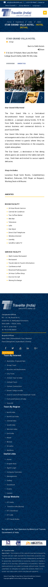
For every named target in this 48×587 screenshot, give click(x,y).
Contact (38, 576)
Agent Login (11, 467)
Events (9, 488)
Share (41, 49)
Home (9, 459)
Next (41, 80)
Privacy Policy (19, 576)
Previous (8, 80)
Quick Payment (8, 353)
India (30, 22)
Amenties (21, 63)
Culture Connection (14, 386)
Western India (12, 429)
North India (11, 412)
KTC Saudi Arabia (13, 519)
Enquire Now (11, 463)
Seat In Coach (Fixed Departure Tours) (21, 394)
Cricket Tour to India (14, 377)
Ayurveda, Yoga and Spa (16, 361)
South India (11, 425)
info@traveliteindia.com (14, 2)
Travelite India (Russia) (15, 506)
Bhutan (9, 441)
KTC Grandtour (12, 510)
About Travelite (10, 5)
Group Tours (11, 365)
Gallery (9, 480)
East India (10, 433)
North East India (13, 416)
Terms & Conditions (29, 576)
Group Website (24, 5)
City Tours (10, 373)
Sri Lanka (10, 446)
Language (36, 5)
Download (11, 484)
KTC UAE (10, 515)
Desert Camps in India (15, 390)
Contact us (41, 2)
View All (10, 403)
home (9, 22)
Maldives (10, 450)
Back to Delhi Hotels (36, 46)
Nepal (9, 437)
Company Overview (14, 472)
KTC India (10, 502)
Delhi (39, 22)
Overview (10, 63)
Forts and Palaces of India (16, 399)
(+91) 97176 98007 (31, 2)
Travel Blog (11, 576)
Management (12, 476)
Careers (9, 493)
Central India (11, 420)
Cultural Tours (12, 382)
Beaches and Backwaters (16, 369)
